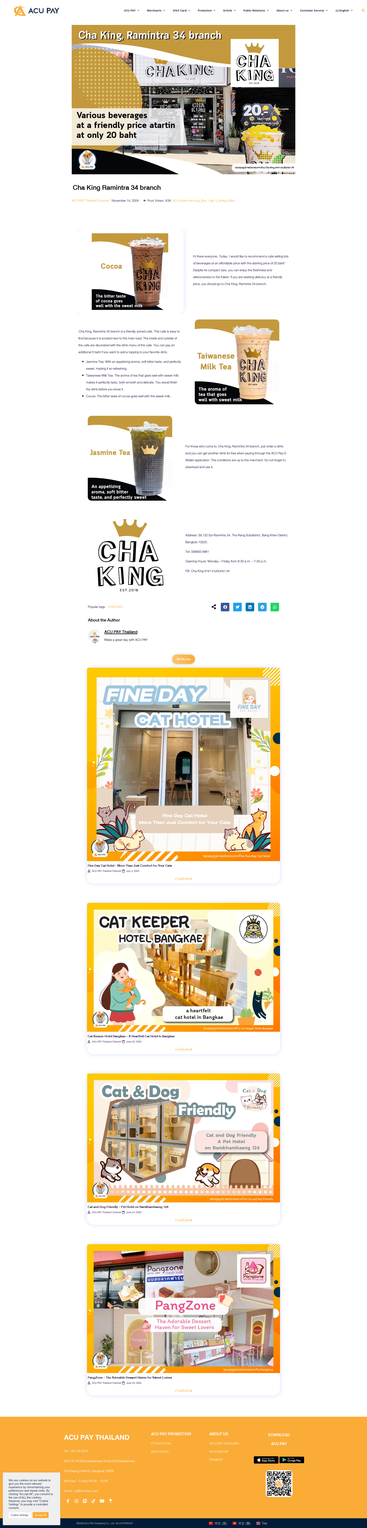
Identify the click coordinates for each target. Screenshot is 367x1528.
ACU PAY (130, 10)
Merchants (154, 10)
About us (282, 10)
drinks (222, 200)
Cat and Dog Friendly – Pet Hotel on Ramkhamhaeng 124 (128, 1207)
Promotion (205, 10)
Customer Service (312, 10)
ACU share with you (186, 200)
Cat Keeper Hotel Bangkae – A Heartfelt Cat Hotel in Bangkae (131, 1036)
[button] (363, 10)
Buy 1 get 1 (209, 200)
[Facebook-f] (68, 1501)
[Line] (85, 1501)
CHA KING (115, 607)
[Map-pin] (110, 1501)
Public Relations (254, 10)
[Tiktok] (93, 1501)
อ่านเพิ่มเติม (182, 879)
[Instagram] (76, 1501)
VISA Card (180, 10)
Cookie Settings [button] (19, 1515)
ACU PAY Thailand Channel (90, 200)
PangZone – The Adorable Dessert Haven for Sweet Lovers (130, 1377)
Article (227, 10)
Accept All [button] (40, 1515)
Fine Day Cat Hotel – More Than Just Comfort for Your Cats (130, 865)
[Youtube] (102, 1501)
